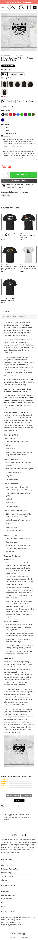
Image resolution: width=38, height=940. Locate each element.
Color (3, 110)
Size (3, 97)
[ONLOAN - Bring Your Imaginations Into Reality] (19, 7)
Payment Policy (6, 899)
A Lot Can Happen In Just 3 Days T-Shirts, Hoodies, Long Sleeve (9, 268)
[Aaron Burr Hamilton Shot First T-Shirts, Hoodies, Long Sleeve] (28, 254)
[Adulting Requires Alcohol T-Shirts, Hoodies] (10, 222)
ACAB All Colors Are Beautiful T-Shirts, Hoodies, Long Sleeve (28, 235)
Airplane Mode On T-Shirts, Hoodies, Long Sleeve (9, 299)
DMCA (3, 902)
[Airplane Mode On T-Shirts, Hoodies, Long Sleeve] (10, 287)
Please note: (5, 136)
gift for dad (20, 55)
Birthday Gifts (6, 55)
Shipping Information (8, 895)
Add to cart (23, 175)
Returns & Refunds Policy (10, 869)
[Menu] (2, 7)
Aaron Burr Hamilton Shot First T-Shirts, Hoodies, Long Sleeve (28, 268)
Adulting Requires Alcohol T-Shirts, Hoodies (9, 234)
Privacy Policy (6, 873)
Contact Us (5, 891)
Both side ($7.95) (11, 133)
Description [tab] (7, 312)
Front (7, 127)
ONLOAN (19, 840)
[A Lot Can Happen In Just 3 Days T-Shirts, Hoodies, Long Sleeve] (10, 254)
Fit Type (4, 69)
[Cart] (35, 7)
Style (4, 78)
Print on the (5, 124)
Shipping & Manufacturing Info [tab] (14, 316)
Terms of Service (7, 876)
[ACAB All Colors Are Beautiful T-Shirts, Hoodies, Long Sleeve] (28, 222)
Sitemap (4, 880)
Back (7, 130)
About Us (4, 865)
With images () (14, 795)
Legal (3, 906)
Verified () (27, 795)
